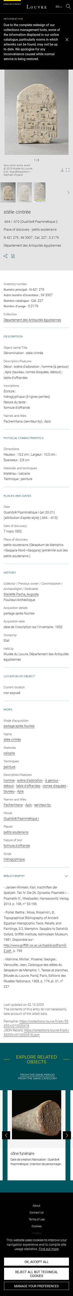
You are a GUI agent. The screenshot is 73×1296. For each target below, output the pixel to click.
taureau (9, 791)
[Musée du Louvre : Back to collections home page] (36, 7)
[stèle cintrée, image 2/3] (24, 192)
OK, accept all (37, 1262)
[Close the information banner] (66, 39)
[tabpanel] (36, 1135)
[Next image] (66, 192)
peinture (9, 767)
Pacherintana (13, 805)
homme (9, 780)
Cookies (37, 1226)
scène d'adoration (30, 780)
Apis (20, 791)
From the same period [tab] (37, 1074)
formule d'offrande (17, 846)
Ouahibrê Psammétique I (21, 819)
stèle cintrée (12, 739)
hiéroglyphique (14, 859)
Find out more (49, 1249)
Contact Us (37, 1212)
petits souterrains (16, 832)
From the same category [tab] (37, 1078)
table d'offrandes (28, 786)
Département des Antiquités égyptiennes (32, 320)
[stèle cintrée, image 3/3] (39, 192)
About (36, 1205)
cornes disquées (54, 786)
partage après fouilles (19, 726)
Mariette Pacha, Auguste (21, 594)
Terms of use (37, 1219)
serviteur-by (42, 805)
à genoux (51, 780)
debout (9, 786)
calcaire (9, 753)
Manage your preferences (36, 1286)
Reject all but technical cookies (36, 1274)
